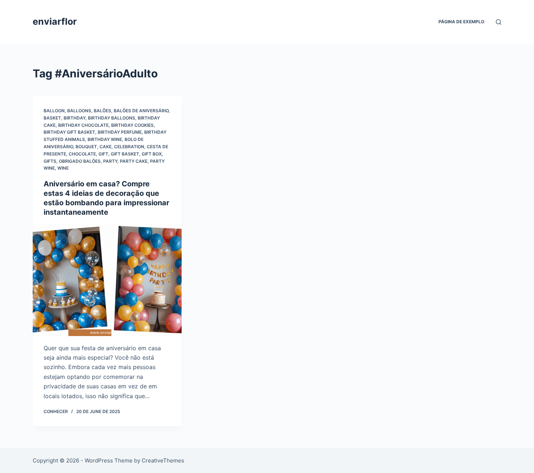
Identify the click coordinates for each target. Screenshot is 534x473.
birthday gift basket (69, 132)
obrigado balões (80, 161)
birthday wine (105, 139)
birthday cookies (132, 125)
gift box (152, 154)
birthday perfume (120, 132)
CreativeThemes (163, 460)
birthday (74, 118)
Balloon (54, 110)
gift (103, 154)
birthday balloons (111, 118)
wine (63, 168)
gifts (50, 161)
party (110, 161)
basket (52, 118)
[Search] (498, 22)
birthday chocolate (83, 125)
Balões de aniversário (141, 110)
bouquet (86, 146)
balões (102, 110)
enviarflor (55, 21)
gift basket (125, 154)
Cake (106, 146)
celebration (129, 146)
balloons (79, 110)
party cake (133, 161)
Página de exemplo (461, 21)
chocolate (82, 154)
